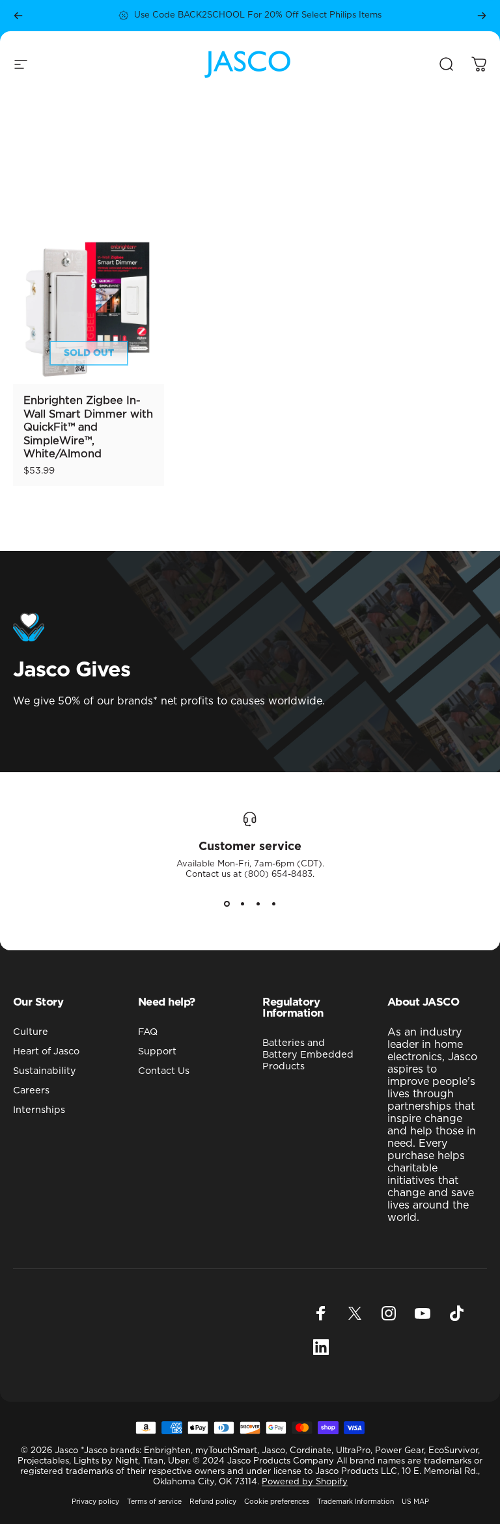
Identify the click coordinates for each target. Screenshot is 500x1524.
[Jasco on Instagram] (388, 1313)
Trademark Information (355, 1502)
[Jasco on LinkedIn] (321, 1347)
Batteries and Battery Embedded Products (308, 1054)
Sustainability (44, 1071)
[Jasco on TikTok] (456, 1313)
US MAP (415, 1502)
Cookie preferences (276, 1502)
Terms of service (154, 1502)
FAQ (148, 1032)
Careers (31, 1090)
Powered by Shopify (305, 1482)
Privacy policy (95, 1502)
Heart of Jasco (46, 1051)
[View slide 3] (258, 903)
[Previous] (18, 15)
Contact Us (163, 1071)
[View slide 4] (273, 903)
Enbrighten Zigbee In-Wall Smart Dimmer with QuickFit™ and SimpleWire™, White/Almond (88, 427)
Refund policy (212, 1502)
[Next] (481, 15)
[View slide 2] (242, 903)
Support (157, 1051)
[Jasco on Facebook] (321, 1313)
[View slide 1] (226, 903)
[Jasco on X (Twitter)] (355, 1313)
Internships (39, 1110)
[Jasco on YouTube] (422, 1313)
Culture (30, 1032)
